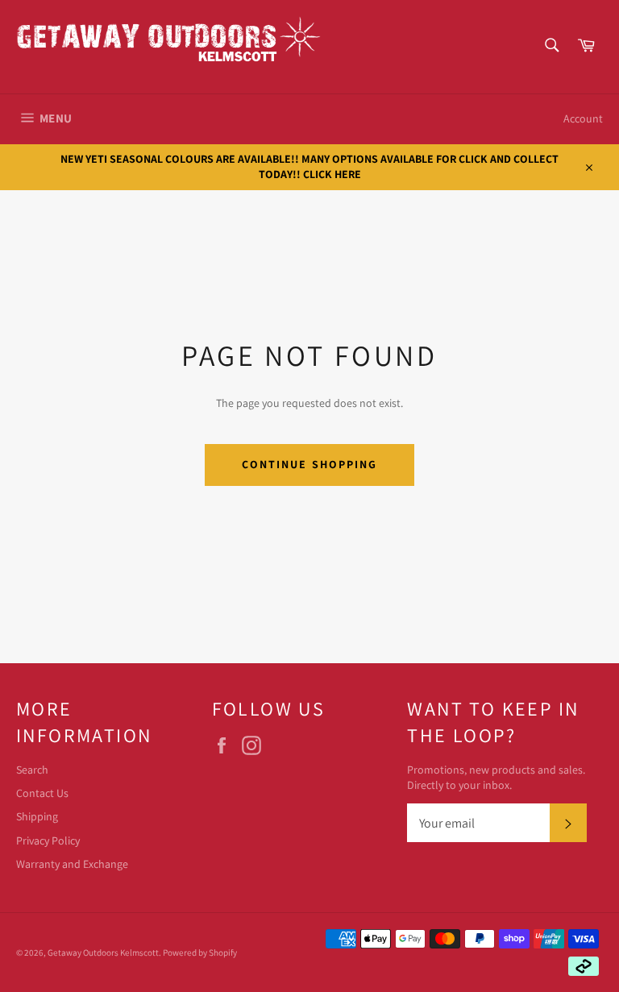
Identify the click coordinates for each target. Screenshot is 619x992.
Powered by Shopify (200, 952)
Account (583, 118)
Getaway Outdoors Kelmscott (103, 952)
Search (32, 769)
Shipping (37, 816)
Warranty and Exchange (72, 864)
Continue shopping (310, 464)
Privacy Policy (48, 840)
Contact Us (42, 793)
